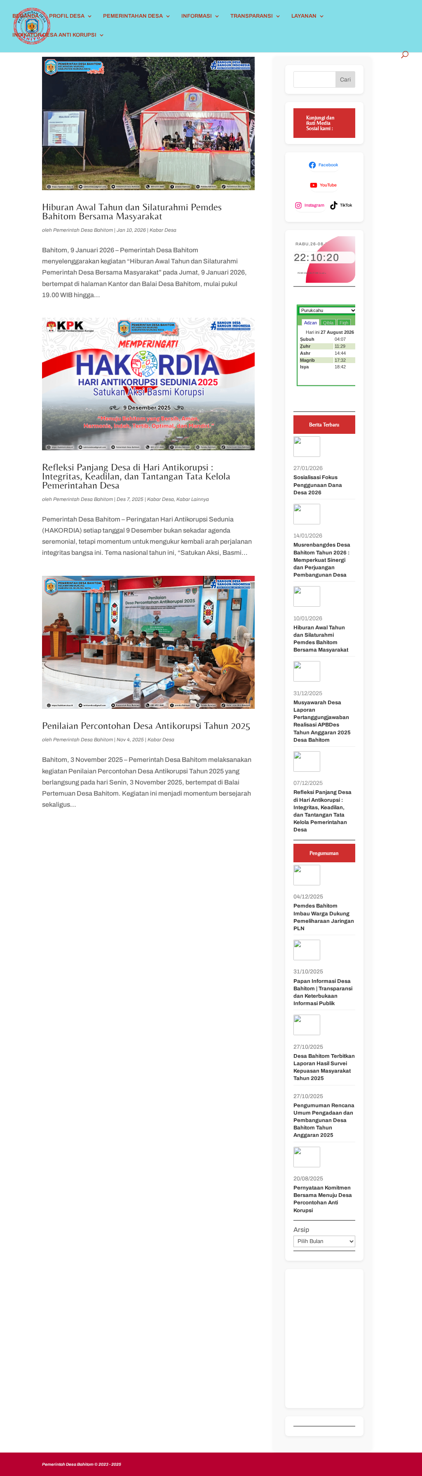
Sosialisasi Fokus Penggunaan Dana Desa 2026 (317, 485)
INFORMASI (196, 16)
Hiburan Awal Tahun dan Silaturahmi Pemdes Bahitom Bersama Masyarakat (132, 211)
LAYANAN (303, 16)
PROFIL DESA (66, 16)
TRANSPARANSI (251, 16)
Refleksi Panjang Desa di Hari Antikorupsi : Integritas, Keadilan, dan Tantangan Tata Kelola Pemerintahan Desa (136, 476)
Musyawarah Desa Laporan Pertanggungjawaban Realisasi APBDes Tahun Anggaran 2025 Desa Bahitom (322, 721)
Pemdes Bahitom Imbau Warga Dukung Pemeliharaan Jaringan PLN (323, 917)
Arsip (301, 1229)
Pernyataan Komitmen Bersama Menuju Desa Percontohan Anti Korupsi (322, 1199)
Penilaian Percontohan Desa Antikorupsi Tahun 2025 (146, 725)
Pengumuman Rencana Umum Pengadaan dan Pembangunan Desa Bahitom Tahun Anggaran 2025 (323, 1120)
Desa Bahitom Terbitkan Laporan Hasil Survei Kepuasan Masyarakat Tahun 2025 (324, 1067)
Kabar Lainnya (192, 499)
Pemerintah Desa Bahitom (83, 230)
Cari (345, 80)
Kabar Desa (163, 230)
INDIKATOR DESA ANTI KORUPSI (54, 35)
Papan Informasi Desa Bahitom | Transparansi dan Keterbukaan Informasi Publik (322, 992)
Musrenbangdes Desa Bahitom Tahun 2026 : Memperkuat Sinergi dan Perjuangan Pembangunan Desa (321, 560)
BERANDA (25, 16)
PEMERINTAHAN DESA (133, 16)
